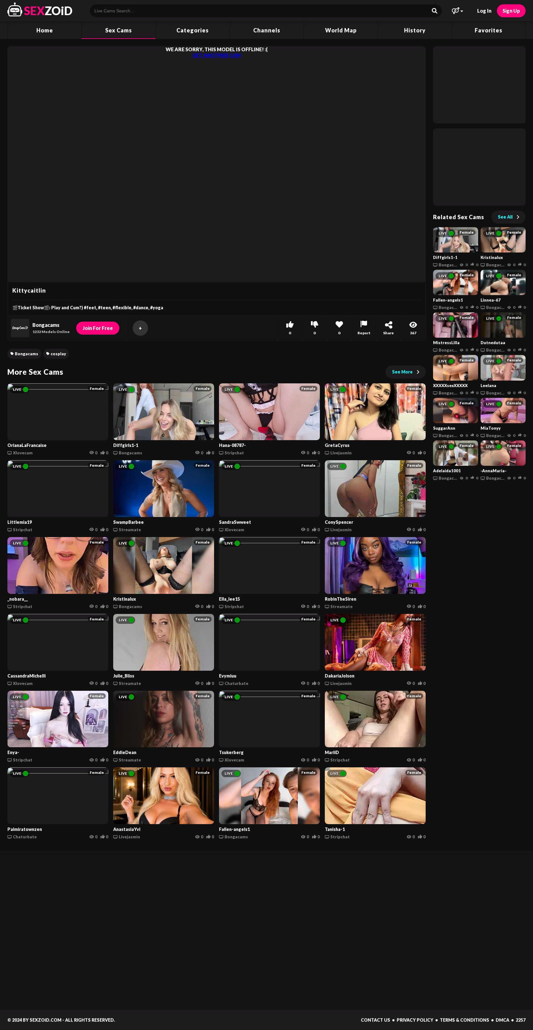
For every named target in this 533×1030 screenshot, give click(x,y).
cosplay (58, 353)
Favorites (488, 30)
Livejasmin (341, 452)
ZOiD (48, 11)
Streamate (130, 529)
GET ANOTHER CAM (216, 55)
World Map (341, 30)
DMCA (502, 1020)
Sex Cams (118, 30)
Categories (192, 30)
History (415, 30)
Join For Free (98, 328)
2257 (521, 1020)
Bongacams (26, 353)
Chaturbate (236, 683)
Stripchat (234, 452)
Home (44, 30)
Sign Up (511, 11)
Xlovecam (23, 452)
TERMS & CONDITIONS (464, 1020)
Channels (266, 30)
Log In (484, 11)
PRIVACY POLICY (415, 1020)
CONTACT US (375, 1020)
